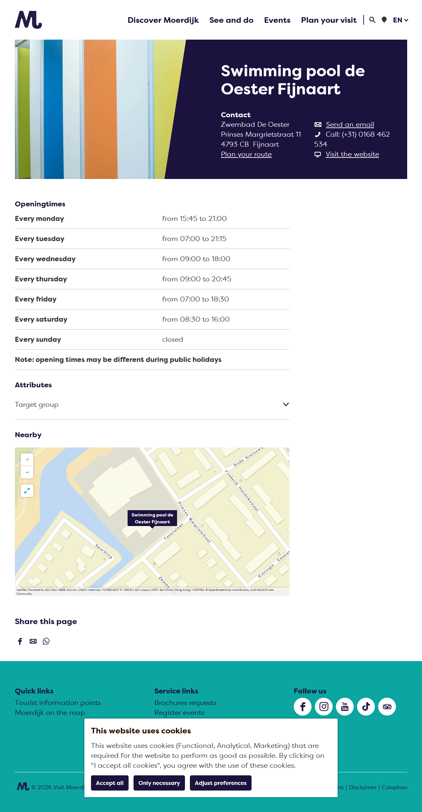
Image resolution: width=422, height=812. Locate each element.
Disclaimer (363, 787)
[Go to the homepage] (28, 20)
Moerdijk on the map (50, 712)
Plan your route (246, 154)
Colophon (394, 787)
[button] (152, 522)
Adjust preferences (221, 783)
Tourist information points (58, 702)
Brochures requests (185, 702)
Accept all (110, 783)
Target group (37, 404)
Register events (179, 712)
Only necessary (159, 783)
